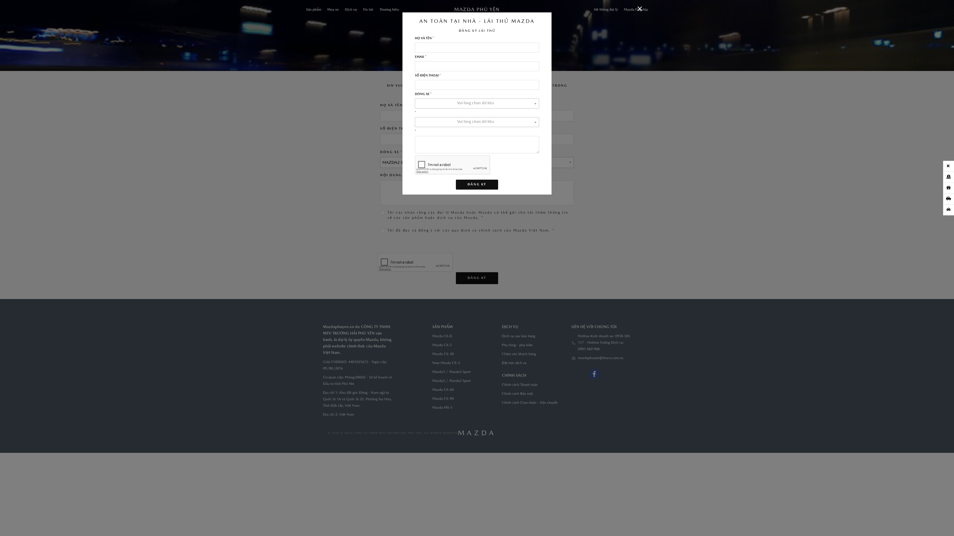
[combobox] (477, 103)
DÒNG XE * (423, 94)
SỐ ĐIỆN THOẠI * (428, 75)
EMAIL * (420, 57)
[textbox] (477, 103)
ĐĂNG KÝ (477, 184)
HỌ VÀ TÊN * (424, 38)
